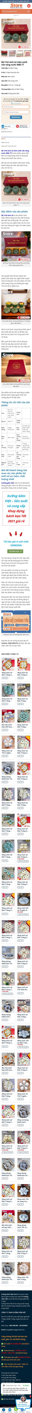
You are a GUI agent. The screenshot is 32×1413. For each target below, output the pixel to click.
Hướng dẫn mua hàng (8, 1378)
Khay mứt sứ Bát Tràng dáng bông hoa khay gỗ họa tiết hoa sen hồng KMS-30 (7, 804)
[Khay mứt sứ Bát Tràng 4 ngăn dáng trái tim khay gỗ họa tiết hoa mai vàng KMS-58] (23, 664)
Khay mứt (16, 15)
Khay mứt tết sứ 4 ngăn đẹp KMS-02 (23, 909)
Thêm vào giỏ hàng (23, 861)
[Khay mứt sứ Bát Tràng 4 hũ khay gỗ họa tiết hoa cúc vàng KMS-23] (8, 1137)
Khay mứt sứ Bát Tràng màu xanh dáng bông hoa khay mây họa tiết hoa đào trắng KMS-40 (7, 700)
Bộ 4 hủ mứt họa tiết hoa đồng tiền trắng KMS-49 (7, 726)
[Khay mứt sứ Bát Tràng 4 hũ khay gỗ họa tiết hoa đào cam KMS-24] (23, 846)
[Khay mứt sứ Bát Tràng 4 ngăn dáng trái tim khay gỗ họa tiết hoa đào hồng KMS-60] (23, 820)
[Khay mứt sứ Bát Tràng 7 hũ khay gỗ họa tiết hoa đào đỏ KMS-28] (8, 926)
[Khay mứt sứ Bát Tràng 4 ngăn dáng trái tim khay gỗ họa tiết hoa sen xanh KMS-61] (23, 768)
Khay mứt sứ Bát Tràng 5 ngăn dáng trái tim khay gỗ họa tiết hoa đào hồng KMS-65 (7, 1121)
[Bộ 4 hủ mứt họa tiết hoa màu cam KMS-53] (8, 1059)
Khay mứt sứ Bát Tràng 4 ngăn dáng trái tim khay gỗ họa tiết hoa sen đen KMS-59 (7, 1042)
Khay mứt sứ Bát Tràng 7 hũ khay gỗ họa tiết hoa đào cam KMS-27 (23, 1252)
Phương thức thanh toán (9, 1373)
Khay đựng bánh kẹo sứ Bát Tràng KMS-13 (22, 1174)
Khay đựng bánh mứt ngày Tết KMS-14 (6, 1016)
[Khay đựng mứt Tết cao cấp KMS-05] (23, 1216)
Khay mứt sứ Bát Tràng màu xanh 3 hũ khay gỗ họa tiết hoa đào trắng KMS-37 (7, 883)
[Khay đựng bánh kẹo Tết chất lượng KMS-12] (8, 952)
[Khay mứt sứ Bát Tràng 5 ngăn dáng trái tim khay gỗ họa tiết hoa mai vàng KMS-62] (23, 873)
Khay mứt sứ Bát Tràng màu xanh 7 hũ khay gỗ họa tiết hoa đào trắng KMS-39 (22, 726)
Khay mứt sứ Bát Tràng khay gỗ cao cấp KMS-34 (22, 1016)
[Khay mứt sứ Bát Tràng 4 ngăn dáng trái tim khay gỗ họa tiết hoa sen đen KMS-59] (8, 1032)
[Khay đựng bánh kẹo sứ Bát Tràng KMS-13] (23, 1164)
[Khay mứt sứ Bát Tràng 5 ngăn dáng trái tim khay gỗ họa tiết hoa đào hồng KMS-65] (8, 1111)
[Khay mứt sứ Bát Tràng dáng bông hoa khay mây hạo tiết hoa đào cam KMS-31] (8, 1242)
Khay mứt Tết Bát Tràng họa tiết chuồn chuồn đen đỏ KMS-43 (23, 1278)
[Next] (27, 34)
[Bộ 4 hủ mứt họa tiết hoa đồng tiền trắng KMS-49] (8, 716)
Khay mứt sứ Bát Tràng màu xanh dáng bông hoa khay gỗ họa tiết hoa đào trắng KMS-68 (7, 856)
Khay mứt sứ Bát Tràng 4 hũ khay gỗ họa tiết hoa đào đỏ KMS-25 (22, 962)
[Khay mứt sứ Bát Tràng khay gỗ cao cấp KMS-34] (23, 1005)
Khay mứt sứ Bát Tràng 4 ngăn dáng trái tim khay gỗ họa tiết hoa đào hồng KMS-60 (22, 830)
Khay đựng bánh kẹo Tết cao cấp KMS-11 (7, 778)
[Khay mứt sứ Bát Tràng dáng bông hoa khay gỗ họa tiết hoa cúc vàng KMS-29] (23, 794)
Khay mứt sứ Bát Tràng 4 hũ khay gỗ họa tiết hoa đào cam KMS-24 (23, 856)
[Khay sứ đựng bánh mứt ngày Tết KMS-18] (23, 1111)
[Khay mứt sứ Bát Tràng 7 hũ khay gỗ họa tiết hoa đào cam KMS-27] (23, 1242)
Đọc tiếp (5, 678)
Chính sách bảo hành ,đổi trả (11, 1380)
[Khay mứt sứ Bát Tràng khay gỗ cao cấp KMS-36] (23, 690)
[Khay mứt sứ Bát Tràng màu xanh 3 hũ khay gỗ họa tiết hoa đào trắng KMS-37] (8, 873)
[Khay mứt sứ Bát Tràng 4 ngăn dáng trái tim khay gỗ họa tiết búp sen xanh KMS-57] (23, 742)
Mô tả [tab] (3, 139)
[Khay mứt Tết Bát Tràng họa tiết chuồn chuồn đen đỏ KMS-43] (23, 1268)
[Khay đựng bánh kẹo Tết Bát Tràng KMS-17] (8, 1268)
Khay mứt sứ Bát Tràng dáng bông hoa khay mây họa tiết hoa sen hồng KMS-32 (7, 1095)
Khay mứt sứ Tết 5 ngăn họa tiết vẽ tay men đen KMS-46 (22, 1095)
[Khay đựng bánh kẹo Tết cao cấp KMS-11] (8, 768)
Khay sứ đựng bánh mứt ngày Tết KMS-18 (23, 1121)
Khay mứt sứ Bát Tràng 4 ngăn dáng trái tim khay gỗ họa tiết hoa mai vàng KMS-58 (22, 674)
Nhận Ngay (16, 117)
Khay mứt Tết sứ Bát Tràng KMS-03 (23, 1042)
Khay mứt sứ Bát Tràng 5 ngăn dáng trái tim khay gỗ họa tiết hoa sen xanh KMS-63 (7, 1200)
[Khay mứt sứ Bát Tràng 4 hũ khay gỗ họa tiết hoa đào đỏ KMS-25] (23, 952)
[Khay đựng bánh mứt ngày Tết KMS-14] (8, 1005)
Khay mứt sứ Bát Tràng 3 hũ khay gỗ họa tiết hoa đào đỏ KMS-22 (22, 1147)
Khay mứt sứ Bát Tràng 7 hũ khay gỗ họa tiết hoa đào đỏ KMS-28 (7, 936)
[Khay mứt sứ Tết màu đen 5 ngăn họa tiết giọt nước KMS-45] (23, 978)
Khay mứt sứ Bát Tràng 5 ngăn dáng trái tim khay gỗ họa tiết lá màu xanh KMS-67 (7, 909)
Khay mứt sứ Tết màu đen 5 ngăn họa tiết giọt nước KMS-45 (23, 988)
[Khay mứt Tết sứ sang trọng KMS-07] (23, 1190)
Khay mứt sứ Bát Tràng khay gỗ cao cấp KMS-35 (7, 830)
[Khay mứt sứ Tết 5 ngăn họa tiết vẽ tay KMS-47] (8, 742)
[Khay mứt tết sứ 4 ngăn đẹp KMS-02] (23, 899)
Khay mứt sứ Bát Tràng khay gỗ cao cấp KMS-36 (22, 700)
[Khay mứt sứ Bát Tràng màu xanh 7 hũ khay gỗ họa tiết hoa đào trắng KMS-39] (23, 716)
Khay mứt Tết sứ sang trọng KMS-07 (23, 1200)
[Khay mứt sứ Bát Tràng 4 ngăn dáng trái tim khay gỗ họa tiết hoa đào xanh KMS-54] (8, 664)
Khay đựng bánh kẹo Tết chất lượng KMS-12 (7, 962)
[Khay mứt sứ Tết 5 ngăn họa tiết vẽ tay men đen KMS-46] (23, 1085)
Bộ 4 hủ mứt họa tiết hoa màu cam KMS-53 (7, 1069)
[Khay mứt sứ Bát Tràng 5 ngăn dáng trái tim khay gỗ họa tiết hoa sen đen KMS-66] (23, 1059)
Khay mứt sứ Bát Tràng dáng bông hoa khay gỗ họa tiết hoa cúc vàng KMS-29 (22, 804)
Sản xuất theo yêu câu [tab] (8, 146)
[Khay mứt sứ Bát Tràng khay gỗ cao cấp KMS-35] (8, 820)
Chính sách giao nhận (8, 1375)
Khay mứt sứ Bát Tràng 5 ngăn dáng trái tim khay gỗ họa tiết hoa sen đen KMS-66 (22, 1069)
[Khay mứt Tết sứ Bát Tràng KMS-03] (23, 1032)
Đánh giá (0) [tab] (5, 142)
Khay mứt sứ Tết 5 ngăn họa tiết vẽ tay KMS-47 (7, 752)
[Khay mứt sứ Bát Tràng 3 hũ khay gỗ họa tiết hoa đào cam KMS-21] (8, 978)
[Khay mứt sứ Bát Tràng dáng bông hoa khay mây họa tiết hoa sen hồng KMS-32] (8, 1085)
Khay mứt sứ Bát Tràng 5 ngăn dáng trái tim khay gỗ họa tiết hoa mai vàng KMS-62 (22, 883)
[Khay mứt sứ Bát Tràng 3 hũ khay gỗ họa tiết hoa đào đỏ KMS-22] (23, 1137)
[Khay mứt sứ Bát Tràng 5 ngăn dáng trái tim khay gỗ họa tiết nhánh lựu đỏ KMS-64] (23, 926)
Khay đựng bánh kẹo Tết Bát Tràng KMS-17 (7, 1278)
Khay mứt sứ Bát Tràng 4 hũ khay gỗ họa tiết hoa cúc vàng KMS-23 (7, 1147)
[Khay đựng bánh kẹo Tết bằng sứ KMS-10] (8, 1164)
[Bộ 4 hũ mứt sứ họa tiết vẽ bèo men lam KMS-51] (8, 1216)
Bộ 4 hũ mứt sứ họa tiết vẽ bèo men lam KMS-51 (7, 1226)
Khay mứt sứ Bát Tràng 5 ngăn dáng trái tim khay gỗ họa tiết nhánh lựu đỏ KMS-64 (22, 936)
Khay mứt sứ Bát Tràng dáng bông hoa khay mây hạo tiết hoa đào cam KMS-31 (7, 1252)
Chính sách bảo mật (7, 1382)
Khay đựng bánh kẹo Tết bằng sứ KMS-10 (7, 1174)
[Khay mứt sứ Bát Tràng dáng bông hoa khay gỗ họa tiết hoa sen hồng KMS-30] (8, 794)
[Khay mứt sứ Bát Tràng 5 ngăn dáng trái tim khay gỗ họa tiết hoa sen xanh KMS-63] (8, 1190)
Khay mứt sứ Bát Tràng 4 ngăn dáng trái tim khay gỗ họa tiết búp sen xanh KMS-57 (22, 752)
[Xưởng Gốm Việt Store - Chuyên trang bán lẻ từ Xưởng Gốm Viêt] (16, 6)
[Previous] (4, 34)
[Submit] (28, 11)
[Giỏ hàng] (29, 6)
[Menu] (3, 6)
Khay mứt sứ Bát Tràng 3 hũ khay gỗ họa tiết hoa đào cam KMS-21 (7, 988)
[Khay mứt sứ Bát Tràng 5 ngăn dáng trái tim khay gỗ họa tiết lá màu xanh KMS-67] (8, 899)
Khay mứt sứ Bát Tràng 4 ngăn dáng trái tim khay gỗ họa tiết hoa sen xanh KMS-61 (22, 778)
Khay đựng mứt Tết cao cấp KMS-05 (22, 1226)
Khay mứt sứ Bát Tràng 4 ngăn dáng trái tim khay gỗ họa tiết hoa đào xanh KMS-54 (7, 674)
